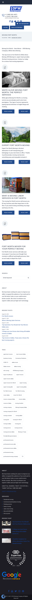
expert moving (23, 382)
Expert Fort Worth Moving (16, 145)
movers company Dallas (9, 399)
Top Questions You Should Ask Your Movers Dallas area (15, 326)
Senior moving (7, 506)
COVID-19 (5, 362)
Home (9, 37)
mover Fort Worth (17, 395)
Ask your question (24, 23)
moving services (18, 427)
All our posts (7, 513)
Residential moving (8, 499)
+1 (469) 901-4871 (11, 14)
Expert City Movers (8, 374)
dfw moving (6, 370)
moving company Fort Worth (10, 411)
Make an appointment (16, 27)
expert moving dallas (22, 387)
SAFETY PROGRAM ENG (9, 491)
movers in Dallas (7, 403)
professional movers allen (9, 444)
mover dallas (6, 395)
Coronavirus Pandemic (20, 358)
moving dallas (19, 415)
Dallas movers (6, 366)
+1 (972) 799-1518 (11, 16)
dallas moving (17, 366)
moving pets (18, 423)
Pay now (5, 27)
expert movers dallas (8, 378)
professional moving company (10, 456)
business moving (7, 358)
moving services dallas (8, 432)
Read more (8, 111)
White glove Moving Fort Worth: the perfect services (15, 92)
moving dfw (6, 419)
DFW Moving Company (18, 370)
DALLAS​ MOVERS (8, 511)
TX (22, 456)
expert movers (19, 374)
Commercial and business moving (12, 502)
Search (28, 277)
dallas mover (15, 362)
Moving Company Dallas (21, 407)
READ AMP (24, 111)
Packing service (8, 504)
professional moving (8, 452)
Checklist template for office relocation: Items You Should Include (21, 541)
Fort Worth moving (20, 391)
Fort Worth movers (7, 316)
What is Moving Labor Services (11, 320)
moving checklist (19, 403)
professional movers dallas (9, 448)
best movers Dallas (21, 354)
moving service (7, 427)
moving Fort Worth (17, 419)
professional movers (8, 440)
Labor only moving (8, 508)
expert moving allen (8, 387)
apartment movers (8, 354)
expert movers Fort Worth (9, 382)
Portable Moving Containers (10, 436)
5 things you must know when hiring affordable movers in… (19, 531)
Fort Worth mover (7, 391)
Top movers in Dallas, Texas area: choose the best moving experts (15, 339)
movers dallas (22, 399)
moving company (7, 407)
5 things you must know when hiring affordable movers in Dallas (16, 332)
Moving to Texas (22, 432)
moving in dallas (7, 423)
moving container (7, 415)
